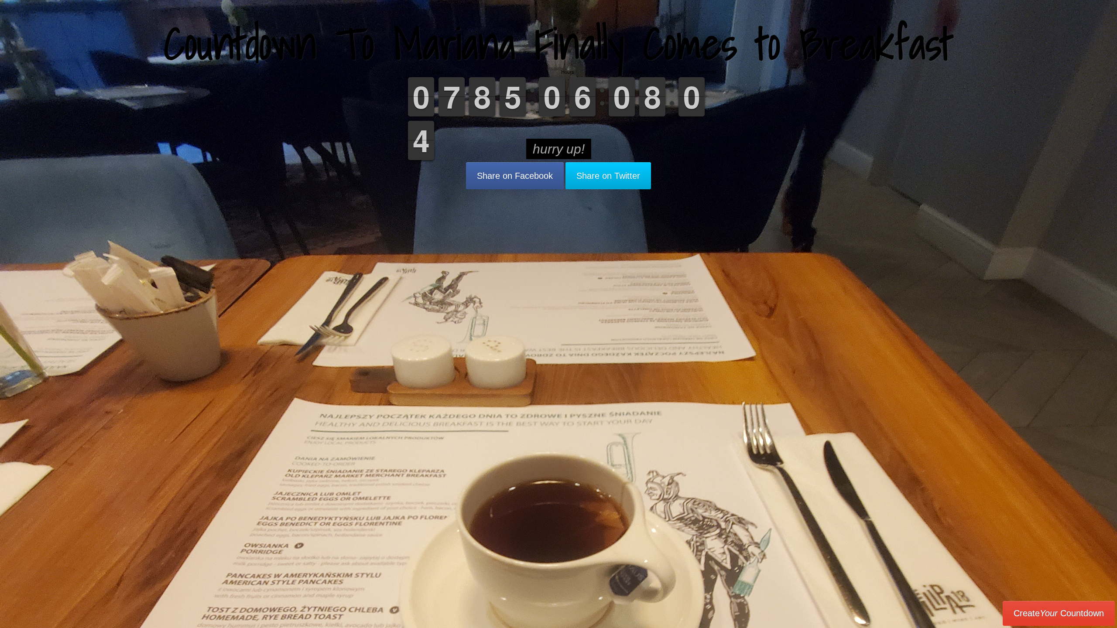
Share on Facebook (515, 176)
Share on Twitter (608, 176)
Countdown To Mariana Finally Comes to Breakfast (558, 43)
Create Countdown (1059, 613)
